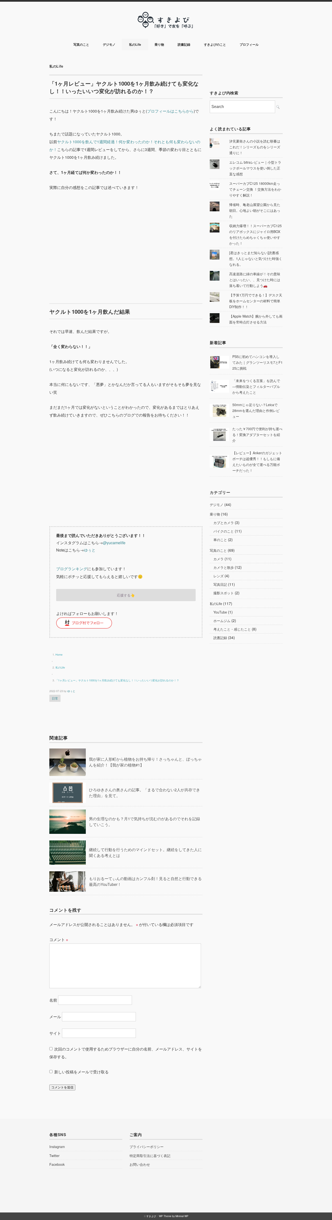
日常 (55, 698)
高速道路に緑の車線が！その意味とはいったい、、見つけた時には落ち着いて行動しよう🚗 (254, 279)
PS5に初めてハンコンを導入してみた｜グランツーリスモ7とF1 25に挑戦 (257, 362)
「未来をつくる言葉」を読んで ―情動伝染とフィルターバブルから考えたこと (256, 386)
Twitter (54, 1155)
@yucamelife (114, 542)
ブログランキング (71, 568)
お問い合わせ (140, 1164)
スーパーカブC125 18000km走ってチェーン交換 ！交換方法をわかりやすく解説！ (255, 189)
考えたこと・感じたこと (232, 629)
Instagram (57, 1146)
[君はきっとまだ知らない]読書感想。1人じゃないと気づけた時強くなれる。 (255, 258)
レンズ (218, 575)
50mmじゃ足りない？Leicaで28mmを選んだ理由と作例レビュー (256, 410)
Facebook (57, 1164)
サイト (55, 1033)
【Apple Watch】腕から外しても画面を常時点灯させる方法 (255, 319)
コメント (58, 939)
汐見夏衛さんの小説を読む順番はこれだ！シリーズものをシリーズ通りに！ (254, 147)
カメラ (218, 558)
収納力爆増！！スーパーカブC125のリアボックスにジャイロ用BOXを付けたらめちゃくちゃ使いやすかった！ (255, 234)
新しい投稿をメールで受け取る (81, 1072)
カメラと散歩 (223, 567)
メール (55, 1016)
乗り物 (159, 44)
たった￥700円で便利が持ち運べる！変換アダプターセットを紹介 (257, 434)
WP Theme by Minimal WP (173, 1216)
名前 (53, 1000)
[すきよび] (166, 15)
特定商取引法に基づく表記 (150, 1155)
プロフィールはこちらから (170, 111)
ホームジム (221, 620)
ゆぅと (90, 550)
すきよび (151, 1216)
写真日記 (220, 584)
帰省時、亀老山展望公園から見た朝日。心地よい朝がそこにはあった (254, 210)
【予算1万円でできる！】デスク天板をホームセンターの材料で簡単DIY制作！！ (255, 301)
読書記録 (184, 44)
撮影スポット (223, 592)
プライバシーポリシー (147, 1146)
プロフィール (249, 44)
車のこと (220, 539)
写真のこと (81, 44)
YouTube (220, 612)
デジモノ (109, 44)
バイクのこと (223, 531)
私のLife (135, 44)
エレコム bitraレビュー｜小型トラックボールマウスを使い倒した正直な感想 (255, 168)
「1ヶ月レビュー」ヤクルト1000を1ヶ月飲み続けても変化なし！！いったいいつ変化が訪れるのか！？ (117, 680)
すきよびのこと (215, 44)
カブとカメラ (223, 522)
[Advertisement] (125, 248)
